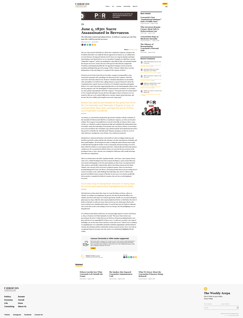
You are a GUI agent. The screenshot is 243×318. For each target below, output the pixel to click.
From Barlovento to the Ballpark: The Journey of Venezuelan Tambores (150, 66)
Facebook (27, 315)
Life (113, 6)
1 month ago (158, 72)
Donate (165, 3)
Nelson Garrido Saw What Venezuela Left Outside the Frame (91, 274)
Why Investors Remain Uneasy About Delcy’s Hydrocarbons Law (150, 29)
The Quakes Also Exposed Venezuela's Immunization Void (120, 274)
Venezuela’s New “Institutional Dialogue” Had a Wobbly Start (150, 19)
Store (20, 303)
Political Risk (127, 6)
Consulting (9, 306)
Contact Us (39, 315)
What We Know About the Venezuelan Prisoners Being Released (151, 274)
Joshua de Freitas (112, 278)
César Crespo (143, 33)
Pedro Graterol (83, 278)
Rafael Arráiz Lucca (85, 41)
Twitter (7, 315)
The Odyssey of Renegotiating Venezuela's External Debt (149, 47)
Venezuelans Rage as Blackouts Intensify (149, 38)
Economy (119, 6)
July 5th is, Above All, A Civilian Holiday (148, 72)
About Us (135, 6)
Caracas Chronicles (144, 23)
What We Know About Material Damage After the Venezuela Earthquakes (150, 80)
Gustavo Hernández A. (145, 40)
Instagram (17, 315)
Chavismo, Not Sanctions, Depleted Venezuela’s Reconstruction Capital (150, 87)
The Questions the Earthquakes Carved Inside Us (150, 95)
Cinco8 (21, 300)
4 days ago (151, 66)
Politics (107, 6)
